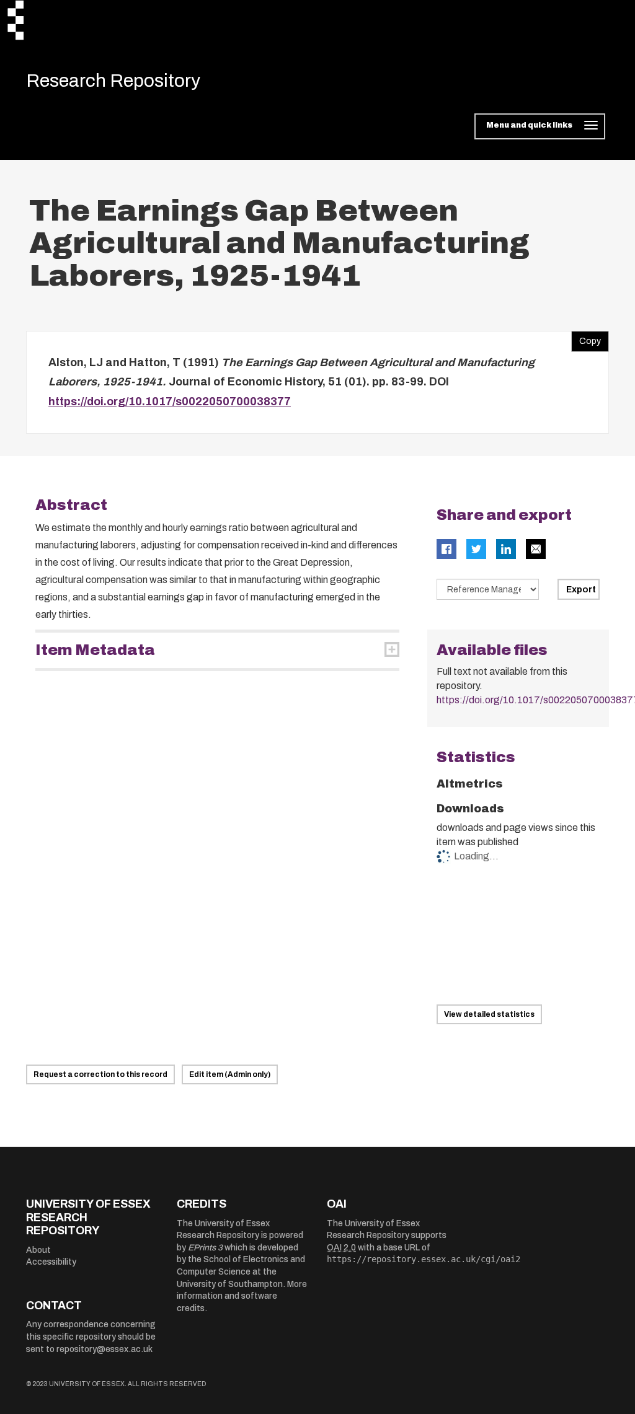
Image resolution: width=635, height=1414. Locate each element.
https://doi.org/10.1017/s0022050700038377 (169, 401)
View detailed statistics (489, 1014)
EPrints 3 (205, 1247)
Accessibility (51, 1262)
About (38, 1250)
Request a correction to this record (100, 1074)
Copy (586, 338)
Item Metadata (95, 650)
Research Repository (113, 80)
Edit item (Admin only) (229, 1074)
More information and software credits (242, 1296)
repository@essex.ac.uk (104, 1349)
